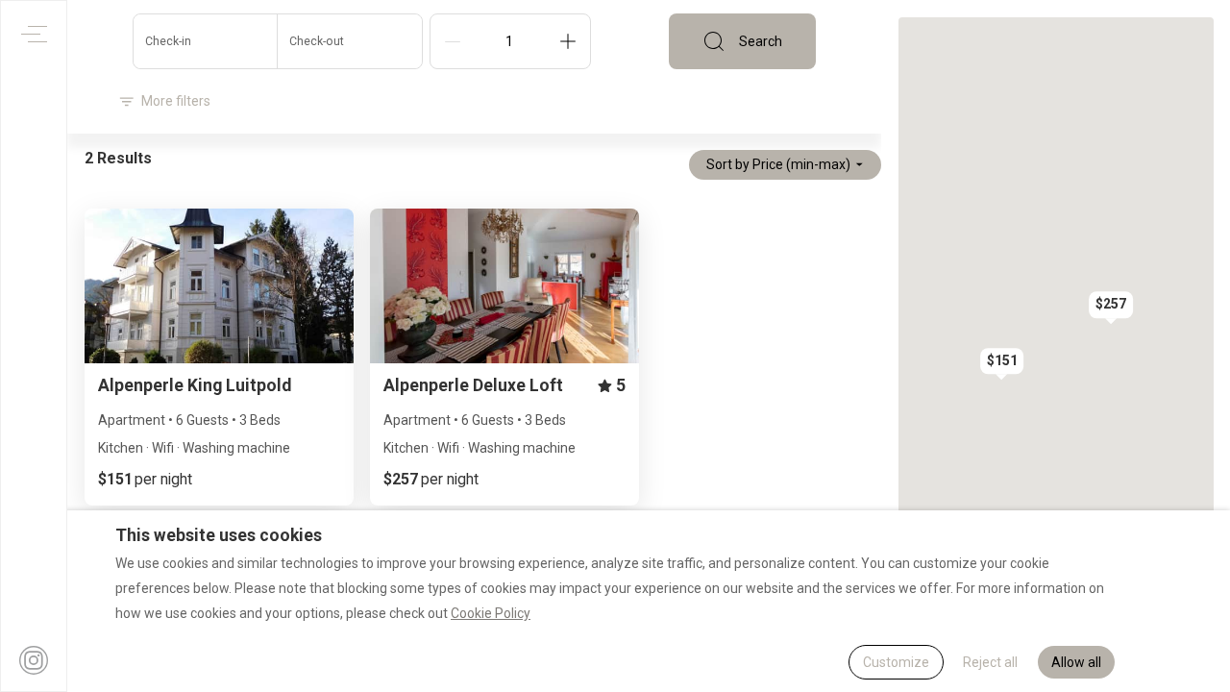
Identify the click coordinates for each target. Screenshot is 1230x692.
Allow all (1076, 662)
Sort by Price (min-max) (778, 164)
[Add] (567, 41)
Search (760, 41)
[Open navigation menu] (34, 34)
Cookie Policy (490, 613)
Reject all (990, 662)
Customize (896, 662)
